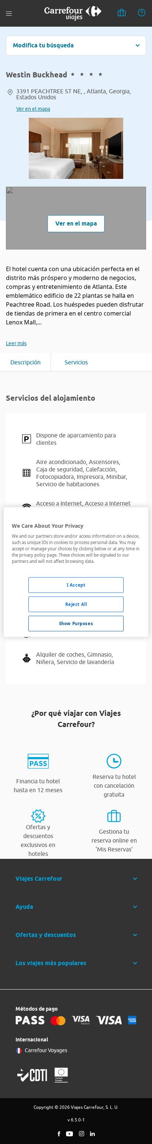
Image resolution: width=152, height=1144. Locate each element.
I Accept (76, 585)
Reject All (76, 604)
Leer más (16, 343)
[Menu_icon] (9, 13)
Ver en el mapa (33, 109)
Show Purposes (76, 623)
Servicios (76, 362)
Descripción (25, 362)
